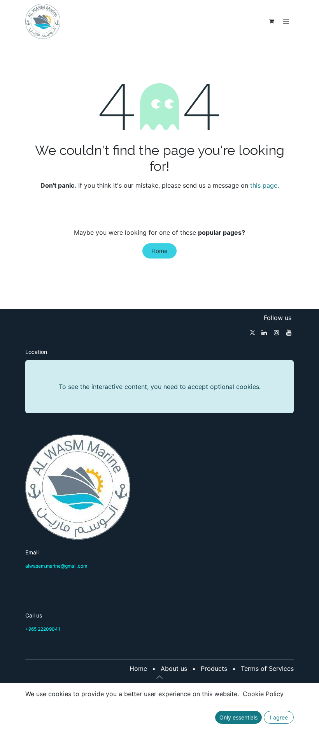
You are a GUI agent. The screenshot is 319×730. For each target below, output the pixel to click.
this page (263, 185)
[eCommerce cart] (272, 21)
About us (174, 668)
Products (214, 668)
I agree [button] (279, 717)
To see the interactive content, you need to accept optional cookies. (160, 387)
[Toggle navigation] (286, 21)
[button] (159, 677)
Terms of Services (267, 668)
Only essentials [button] (238, 717)
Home (159, 251)
